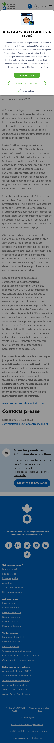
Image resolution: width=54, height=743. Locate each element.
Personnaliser (28, 91)
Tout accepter (27, 75)
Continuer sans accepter (27, 84)
